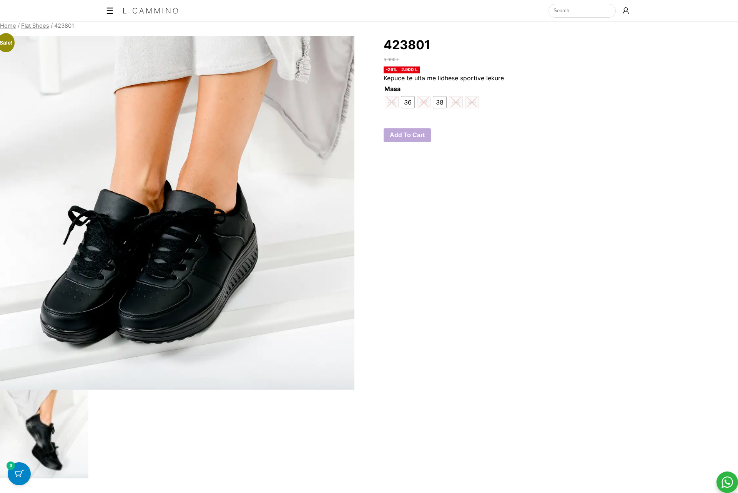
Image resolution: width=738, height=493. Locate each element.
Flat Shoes (35, 25)
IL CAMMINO (149, 11)
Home (8, 25)
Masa (392, 89)
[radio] (407, 102)
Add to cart (407, 135)
